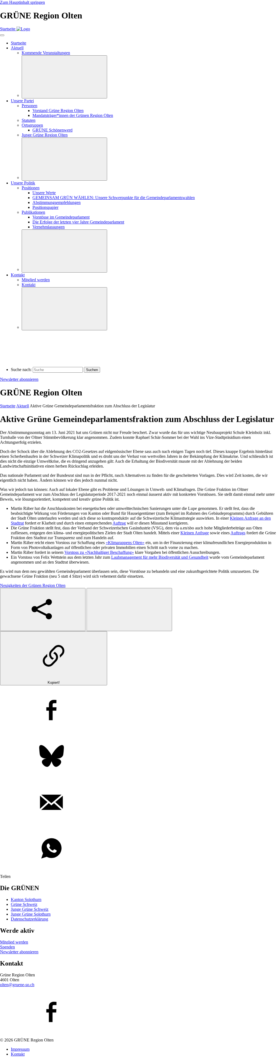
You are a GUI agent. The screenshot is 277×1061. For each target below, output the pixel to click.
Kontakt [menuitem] (18, 275)
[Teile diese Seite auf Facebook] (138, 710)
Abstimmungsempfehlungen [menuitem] (56, 202)
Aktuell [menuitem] (17, 48)
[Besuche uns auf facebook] (138, 1012)
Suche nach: (21, 369)
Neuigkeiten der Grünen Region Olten (32, 585)
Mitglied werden (14, 942)
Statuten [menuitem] (28, 120)
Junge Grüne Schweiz (29, 909)
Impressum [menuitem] (20, 1049)
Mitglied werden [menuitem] (36, 279)
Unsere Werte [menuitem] (44, 192)
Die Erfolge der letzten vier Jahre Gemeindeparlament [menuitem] (78, 222)
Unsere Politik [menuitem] (23, 183)
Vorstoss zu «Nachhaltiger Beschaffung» (99, 552)
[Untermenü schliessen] (64, 76)
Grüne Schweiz (24, 904)
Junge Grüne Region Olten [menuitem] (45, 135)
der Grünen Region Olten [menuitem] (72, 115)
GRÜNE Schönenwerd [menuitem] (52, 130)
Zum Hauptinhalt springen (22, 2)
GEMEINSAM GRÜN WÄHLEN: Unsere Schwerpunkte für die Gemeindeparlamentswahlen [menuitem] (113, 197)
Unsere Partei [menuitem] (22, 100)
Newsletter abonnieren (19, 379)
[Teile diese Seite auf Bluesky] (138, 757)
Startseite (7, 406)
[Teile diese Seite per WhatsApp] (138, 849)
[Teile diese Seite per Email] (138, 803)
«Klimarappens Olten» (125, 542)
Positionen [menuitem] (30, 188)
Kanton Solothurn (26, 899)
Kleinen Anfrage (194, 532)
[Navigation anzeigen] (2, 35)
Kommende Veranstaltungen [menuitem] (46, 52)
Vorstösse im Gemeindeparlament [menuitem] (61, 217)
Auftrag (119, 523)
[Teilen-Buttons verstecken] (129, 609)
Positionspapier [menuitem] (45, 207)
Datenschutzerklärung (29, 919)
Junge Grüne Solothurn (31, 914)
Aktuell (22, 406)
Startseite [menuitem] (18, 43)
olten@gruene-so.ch (17, 984)
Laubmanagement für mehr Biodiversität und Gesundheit (159, 557)
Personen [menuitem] (29, 105)
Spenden (7, 947)
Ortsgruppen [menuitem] (32, 125)
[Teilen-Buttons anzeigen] (42, 609)
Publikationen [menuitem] (33, 212)
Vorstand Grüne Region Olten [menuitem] (58, 110)
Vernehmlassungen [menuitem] (48, 227)
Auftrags (237, 532)
